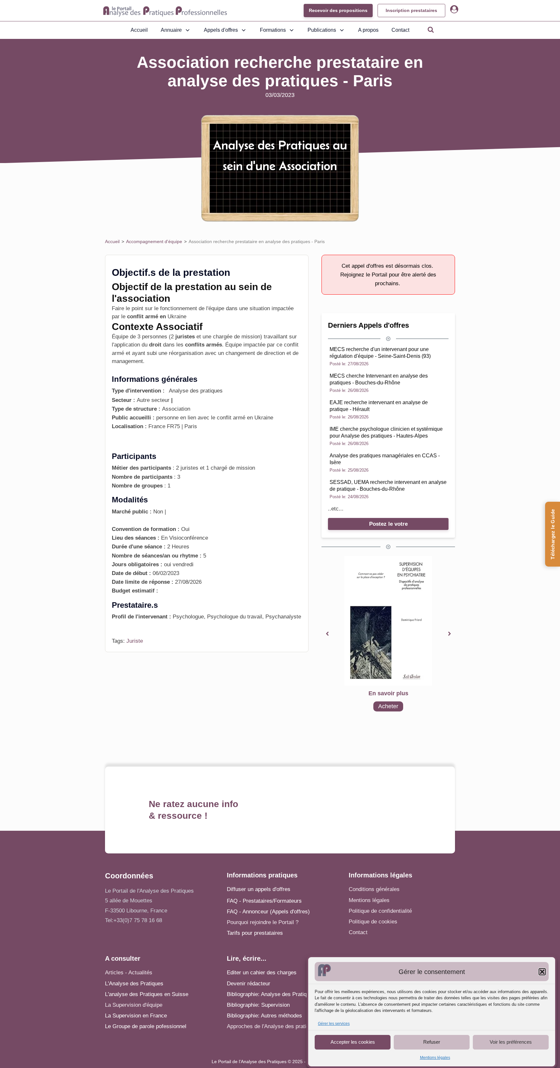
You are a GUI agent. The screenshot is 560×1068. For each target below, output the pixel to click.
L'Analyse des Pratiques (134, 983)
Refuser (431, 1042)
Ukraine (177, 316)
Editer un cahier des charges (262, 972)
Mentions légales (435, 1057)
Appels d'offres (221, 30)
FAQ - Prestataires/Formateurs (264, 901)
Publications (322, 30)
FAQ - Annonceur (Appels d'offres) (268, 912)
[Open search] (431, 29)
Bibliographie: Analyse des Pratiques (271, 994)
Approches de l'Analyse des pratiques (272, 1026)
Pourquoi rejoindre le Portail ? (262, 922)
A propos (368, 30)
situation (260, 308)
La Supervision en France (136, 1016)
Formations (273, 30)
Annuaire (171, 30)
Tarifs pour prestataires (255, 933)
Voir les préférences (511, 1042)
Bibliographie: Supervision (258, 1005)
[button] (542, 971)
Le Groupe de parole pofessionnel (145, 1026)
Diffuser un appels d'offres (258, 889)
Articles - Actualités (128, 972)
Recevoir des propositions (338, 10)
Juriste (134, 641)
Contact (400, 30)
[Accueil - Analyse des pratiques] (165, 11)
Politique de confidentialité (380, 911)
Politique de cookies (373, 922)
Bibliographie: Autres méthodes (264, 1016)
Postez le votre (388, 524)
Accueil (139, 30)
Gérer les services (334, 1023)
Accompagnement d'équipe (154, 241)
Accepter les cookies (353, 1042)
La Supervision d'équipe (133, 1005)
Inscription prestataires (411, 10)
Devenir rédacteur (248, 983)
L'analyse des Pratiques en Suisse (146, 994)
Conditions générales (374, 889)
